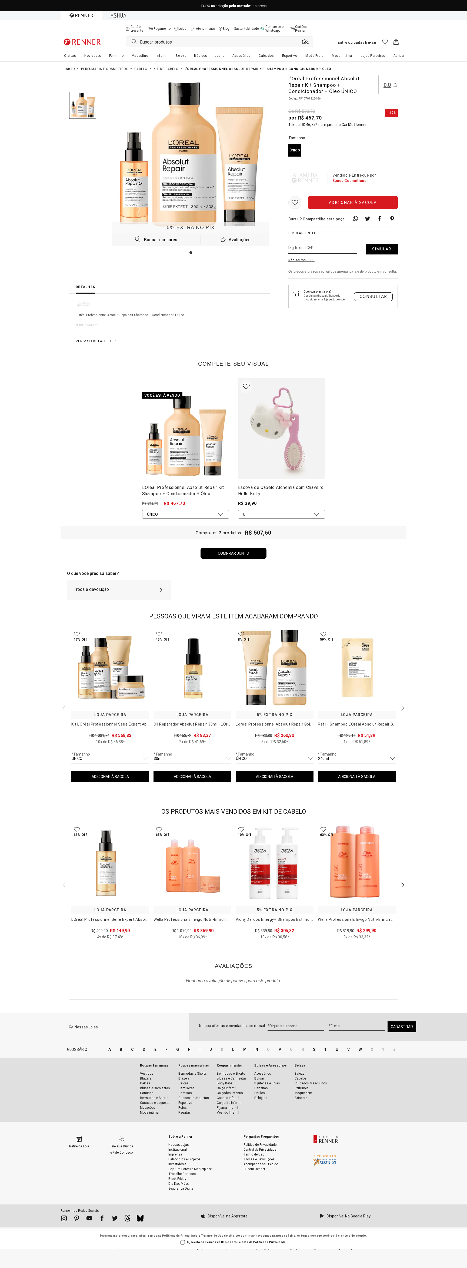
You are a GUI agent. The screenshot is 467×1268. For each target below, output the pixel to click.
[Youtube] (89, 1219)
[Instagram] (64, 1219)
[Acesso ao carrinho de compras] (396, 43)
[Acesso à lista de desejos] (385, 43)
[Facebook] (102, 1219)
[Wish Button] (294, 202)
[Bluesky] (140, 1219)
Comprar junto (233, 553)
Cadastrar (402, 1027)
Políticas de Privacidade (180, 1235)
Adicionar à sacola (353, 202)
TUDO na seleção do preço (234, 6)
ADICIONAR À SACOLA (110, 776)
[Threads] (127, 1219)
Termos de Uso (212, 1235)
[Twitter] (114, 1219)
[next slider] (63, 707)
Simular (382, 249)
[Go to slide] (190, 252)
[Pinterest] (76, 1219)
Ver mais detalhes (93, 341)
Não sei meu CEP (301, 260)
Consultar (373, 296)
